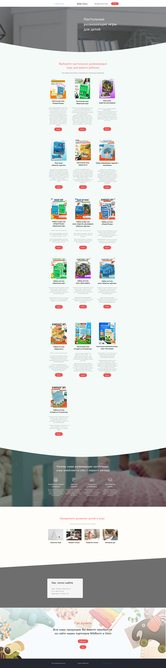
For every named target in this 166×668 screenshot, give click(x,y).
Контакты (115, 3)
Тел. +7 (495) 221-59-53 (58, 591)
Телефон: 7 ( (80, 663)
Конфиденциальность (107, 663)
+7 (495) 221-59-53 (58, 3)
